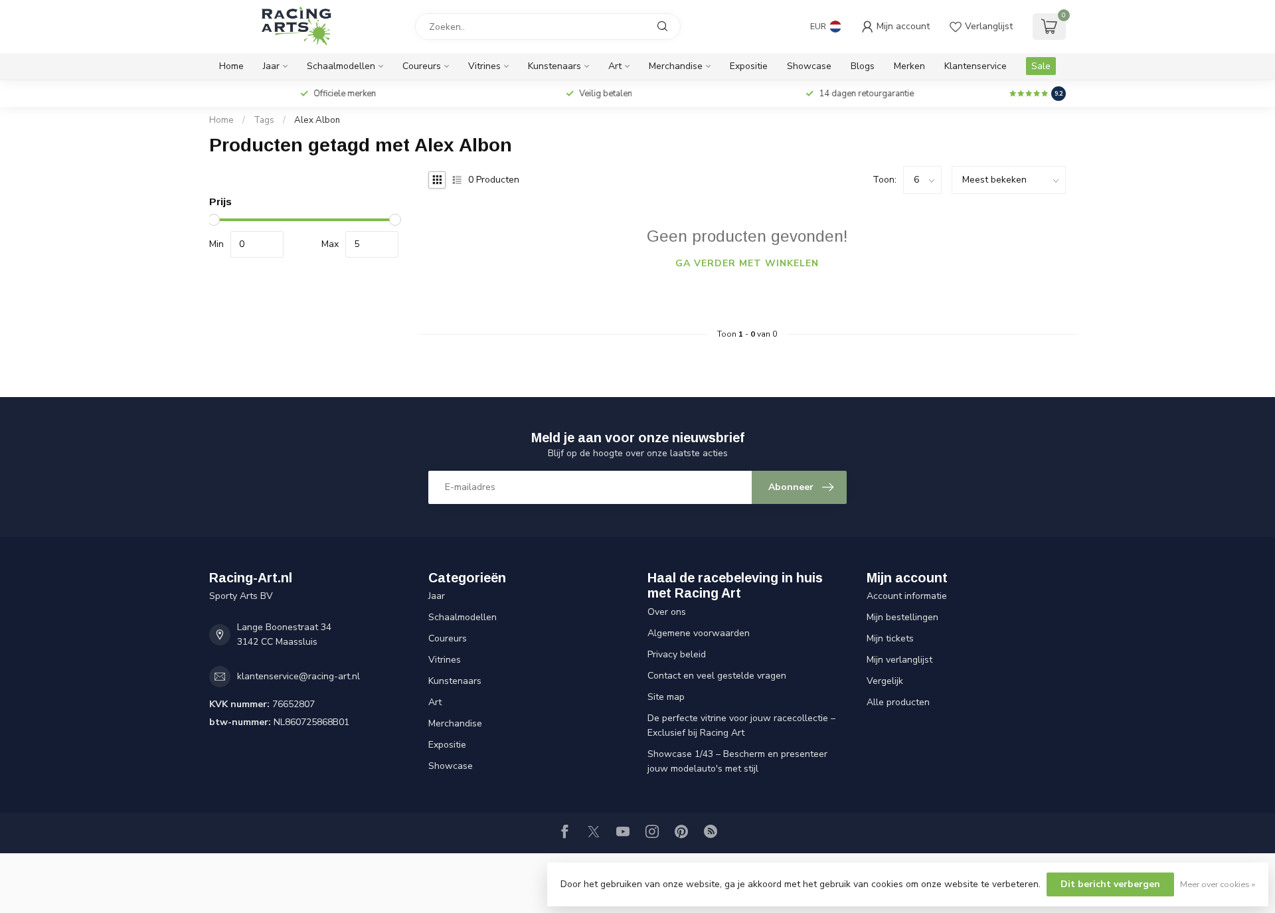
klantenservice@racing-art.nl (298, 676)
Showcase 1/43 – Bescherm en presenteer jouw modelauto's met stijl (737, 761)
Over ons (666, 612)
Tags (264, 120)
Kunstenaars (554, 66)
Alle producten (898, 702)
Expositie (749, 66)
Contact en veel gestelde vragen (716, 675)
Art (615, 66)
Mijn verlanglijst (899, 659)
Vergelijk (885, 681)
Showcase (809, 66)
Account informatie (907, 596)
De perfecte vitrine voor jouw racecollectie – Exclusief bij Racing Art (741, 725)
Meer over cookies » (1217, 884)
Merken (909, 66)
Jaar (271, 66)
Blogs (863, 66)
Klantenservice (975, 66)
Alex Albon (317, 120)
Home (231, 66)
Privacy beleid (676, 654)
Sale (1041, 66)
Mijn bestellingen (902, 617)
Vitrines (484, 66)
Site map (666, 697)
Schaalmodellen (341, 66)
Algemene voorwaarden (698, 633)
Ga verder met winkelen (747, 263)
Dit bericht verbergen (1110, 884)
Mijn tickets (890, 638)
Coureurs (421, 66)
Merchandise (676, 66)
